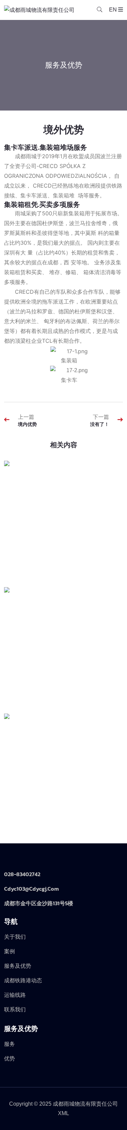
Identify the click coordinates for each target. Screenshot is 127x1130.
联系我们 (15, 1009)
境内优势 (27, 424)
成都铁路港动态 (23, 980)
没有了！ (99, 424)
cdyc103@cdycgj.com (31, 889)
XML (63, 1113)
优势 (9, 1058)
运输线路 (15, 995)
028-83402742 (22, 874)
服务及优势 (17, 966)
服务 (9, 1044)
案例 (9, 951)
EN (113, 10)
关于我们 (15, 937)
